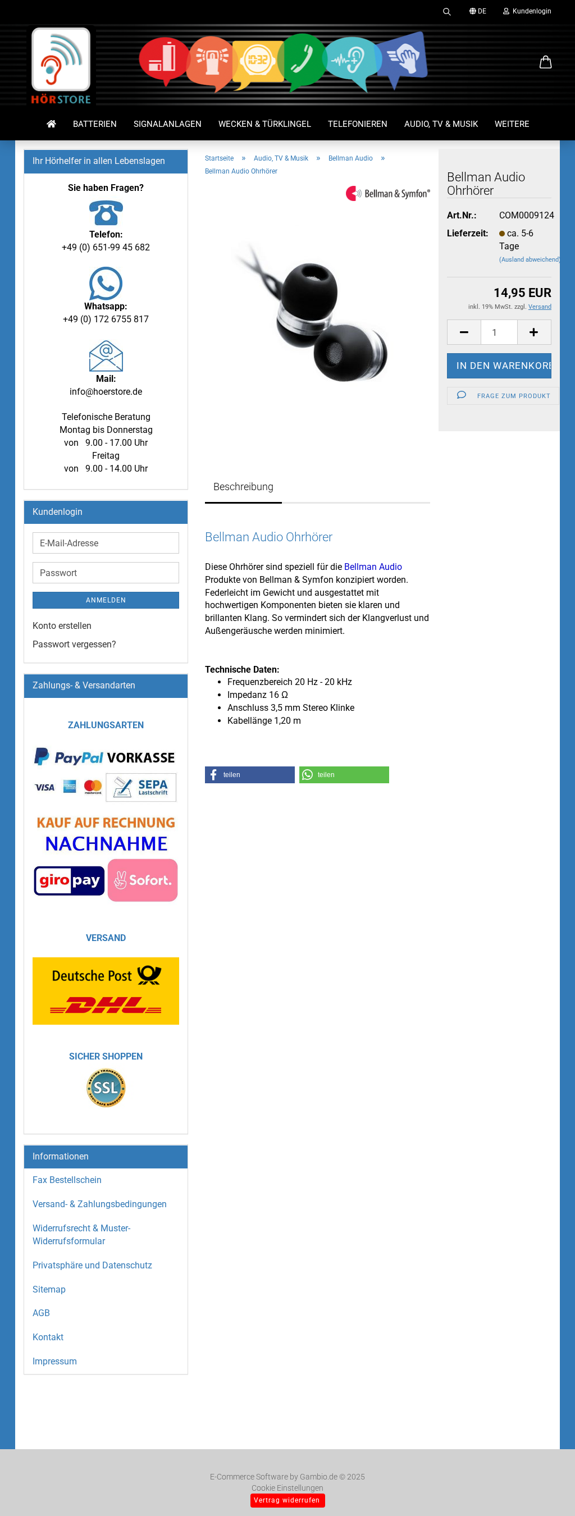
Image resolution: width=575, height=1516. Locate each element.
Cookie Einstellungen (287, 1487)
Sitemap (49, 1289)
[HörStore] (61, 67)
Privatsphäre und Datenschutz (92, 1265)
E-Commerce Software (249, 1476)
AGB (41, 1313)
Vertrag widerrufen (287, 1500)
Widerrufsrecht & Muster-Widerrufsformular (81, 1234)
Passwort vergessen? (74, 644)
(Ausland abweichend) (530, 259)
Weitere (512, 124)
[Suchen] (447, 11)
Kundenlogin (530, 11)
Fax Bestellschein (67, 1180)
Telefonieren (357, 124)
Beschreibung (243, 486)
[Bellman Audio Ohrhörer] (317, 311)
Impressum (55, 1361)
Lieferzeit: (464, 233)
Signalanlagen (168, 124)
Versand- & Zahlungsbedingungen (100, 1204)
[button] (546, 62)
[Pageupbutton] (544, 1491)
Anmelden (106, 600)
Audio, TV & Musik (441, 124)
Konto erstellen (62, 625)
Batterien (95, 124)
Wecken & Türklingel (264, 124)
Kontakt (48, 1337)
